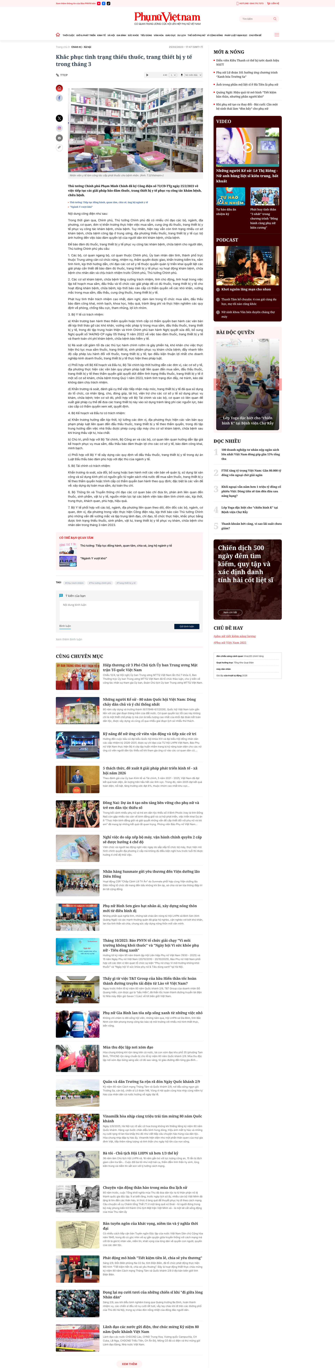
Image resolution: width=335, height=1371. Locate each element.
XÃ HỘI (111, 35)
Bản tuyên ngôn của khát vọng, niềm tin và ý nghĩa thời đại (150, 1226)
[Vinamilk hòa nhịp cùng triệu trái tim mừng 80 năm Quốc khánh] (77, 1127)
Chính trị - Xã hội (81, 47)
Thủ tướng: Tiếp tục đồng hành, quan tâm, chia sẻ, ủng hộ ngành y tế (109, 202)
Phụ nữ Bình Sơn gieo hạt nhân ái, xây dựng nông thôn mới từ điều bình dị (150, 908)
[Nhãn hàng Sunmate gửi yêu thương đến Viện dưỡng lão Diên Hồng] (77, 882)
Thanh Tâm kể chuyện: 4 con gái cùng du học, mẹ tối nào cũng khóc (248, 301)
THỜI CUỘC (69, 35)
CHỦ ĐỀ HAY (228, 628)
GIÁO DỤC (170, 35)
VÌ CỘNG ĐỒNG (215, 35)
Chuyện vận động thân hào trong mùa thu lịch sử (145, 1187)
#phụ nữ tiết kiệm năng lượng (235, 636)
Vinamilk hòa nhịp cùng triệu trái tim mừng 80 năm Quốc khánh (152, 1118)
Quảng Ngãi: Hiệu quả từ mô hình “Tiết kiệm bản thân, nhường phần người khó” (246, 94)
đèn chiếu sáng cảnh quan (229, 656)
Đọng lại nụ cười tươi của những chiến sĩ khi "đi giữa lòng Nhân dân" (153, 1294)
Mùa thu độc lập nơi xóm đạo (128, 1047)
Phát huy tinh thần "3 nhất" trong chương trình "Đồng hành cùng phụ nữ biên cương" (264, 218)
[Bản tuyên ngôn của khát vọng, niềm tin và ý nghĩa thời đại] (77, 1234)
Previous (217, 384)
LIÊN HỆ (275, 3)
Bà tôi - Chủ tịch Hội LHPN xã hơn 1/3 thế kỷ (140, 1153)
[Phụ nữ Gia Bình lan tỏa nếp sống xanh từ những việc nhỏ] (77, 1024)
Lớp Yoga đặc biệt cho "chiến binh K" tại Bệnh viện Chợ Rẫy (249, 510)
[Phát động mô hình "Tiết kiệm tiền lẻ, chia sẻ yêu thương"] (77, 1269)
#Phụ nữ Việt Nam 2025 (230, 642)
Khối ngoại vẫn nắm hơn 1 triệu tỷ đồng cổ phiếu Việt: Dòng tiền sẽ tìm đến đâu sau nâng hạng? (251, 491)
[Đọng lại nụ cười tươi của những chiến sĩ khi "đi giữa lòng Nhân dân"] (77, 1303)
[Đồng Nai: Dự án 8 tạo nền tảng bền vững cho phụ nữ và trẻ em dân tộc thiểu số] (77, 814)
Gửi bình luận (187, 626)
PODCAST (227, 240)
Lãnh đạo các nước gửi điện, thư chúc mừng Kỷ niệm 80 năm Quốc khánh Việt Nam (151, 1329)
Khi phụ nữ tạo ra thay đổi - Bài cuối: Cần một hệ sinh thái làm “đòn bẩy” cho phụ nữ (247, 106)
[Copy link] (59, 147)
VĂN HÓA (159, 35)
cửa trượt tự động (233, 675)
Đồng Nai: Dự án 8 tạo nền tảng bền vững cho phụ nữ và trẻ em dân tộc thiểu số (151, 805)
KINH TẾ (101, 35)
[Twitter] (59, 118)
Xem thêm (129, 1364)
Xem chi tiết (230, 612)
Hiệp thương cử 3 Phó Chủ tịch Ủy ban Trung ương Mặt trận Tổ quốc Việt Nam (150, 667)
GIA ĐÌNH (121, 35)
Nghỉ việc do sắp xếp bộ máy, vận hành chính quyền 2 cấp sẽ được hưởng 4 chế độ (152, 839)
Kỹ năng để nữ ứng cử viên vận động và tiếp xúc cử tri (149, 733)
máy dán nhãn (223, 669)
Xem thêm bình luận (69, 639)
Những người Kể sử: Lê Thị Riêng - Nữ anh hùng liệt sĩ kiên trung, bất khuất (247, 175)
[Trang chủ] (59, 35)
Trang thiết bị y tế (127, 583)
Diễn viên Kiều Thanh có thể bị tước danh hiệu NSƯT (247, 62)
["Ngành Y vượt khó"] (68, 561)
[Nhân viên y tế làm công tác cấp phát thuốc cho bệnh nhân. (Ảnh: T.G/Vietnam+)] (135, 130)
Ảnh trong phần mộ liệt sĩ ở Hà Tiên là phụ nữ (247, 84)
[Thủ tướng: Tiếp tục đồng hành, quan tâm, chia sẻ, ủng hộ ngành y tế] (68, 548)
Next (278, 384)
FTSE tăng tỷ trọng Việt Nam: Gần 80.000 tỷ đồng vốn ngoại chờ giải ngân (251, 473)
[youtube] (98, 3)
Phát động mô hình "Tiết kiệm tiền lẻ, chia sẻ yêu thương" (152, 1257)
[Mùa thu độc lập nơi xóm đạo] (77, 1058)
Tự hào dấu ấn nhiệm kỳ (226, 211)
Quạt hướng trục (224, 662)
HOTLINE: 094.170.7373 (251, 3)
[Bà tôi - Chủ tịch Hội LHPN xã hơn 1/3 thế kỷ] (77, 1164)
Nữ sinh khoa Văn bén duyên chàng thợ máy (248, 314)
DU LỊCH (181, 35)
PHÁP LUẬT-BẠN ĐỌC (236, 35)
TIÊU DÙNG (146, 35)
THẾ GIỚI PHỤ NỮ (196, 35)
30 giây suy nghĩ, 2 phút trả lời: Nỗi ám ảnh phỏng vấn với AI (247, 420)
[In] (59, 138)
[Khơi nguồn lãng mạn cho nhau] (247, 265)
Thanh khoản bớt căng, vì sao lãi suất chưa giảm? (251, 526)
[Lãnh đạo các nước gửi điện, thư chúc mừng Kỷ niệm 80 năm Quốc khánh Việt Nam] (77, 1338)
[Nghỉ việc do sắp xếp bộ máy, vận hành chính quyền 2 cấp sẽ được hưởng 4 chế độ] (77, 848)
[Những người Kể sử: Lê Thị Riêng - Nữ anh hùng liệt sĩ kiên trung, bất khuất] (247, 147)
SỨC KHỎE (133, 35)
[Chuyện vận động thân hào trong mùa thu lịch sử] (77, 1198)
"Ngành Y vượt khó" (81, 206)
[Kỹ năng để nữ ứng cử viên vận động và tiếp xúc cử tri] (77, 745)
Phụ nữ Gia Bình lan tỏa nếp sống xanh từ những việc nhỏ (153, 1012)
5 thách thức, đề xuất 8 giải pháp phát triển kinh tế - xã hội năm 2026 (150, 770)
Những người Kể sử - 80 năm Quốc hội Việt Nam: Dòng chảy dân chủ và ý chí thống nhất (149, 702)
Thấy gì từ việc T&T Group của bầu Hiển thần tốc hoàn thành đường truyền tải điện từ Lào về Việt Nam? (149, 981)
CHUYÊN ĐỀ (255, 35)
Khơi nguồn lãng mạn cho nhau (246, 289)
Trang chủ (62, 47)
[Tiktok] (108, 3)
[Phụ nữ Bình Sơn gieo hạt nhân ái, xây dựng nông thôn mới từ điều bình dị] (77, 917)
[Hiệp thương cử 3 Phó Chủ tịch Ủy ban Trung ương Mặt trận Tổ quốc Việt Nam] (77, 676)
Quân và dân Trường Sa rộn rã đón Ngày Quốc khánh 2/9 (151, 1081)
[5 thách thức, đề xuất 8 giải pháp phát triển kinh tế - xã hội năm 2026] (77, 779)
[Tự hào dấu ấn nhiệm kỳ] (230, 196)
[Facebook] (103, 3)
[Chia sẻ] (59, 128)
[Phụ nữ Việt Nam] (167, 18)
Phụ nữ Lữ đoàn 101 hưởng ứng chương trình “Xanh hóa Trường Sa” (247, 75)
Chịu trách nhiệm (74, 583)
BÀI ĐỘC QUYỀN (235, 332)
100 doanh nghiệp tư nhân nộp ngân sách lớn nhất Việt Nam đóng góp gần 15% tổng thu (250, 454)
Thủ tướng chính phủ (100, 583)
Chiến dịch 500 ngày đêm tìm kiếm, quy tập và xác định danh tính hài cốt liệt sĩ (245, 564)
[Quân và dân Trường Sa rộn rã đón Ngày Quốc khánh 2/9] (77, 1092)
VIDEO (223, 121)
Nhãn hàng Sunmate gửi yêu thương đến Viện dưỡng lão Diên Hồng (151, 874)
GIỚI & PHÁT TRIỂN (85, 35)
